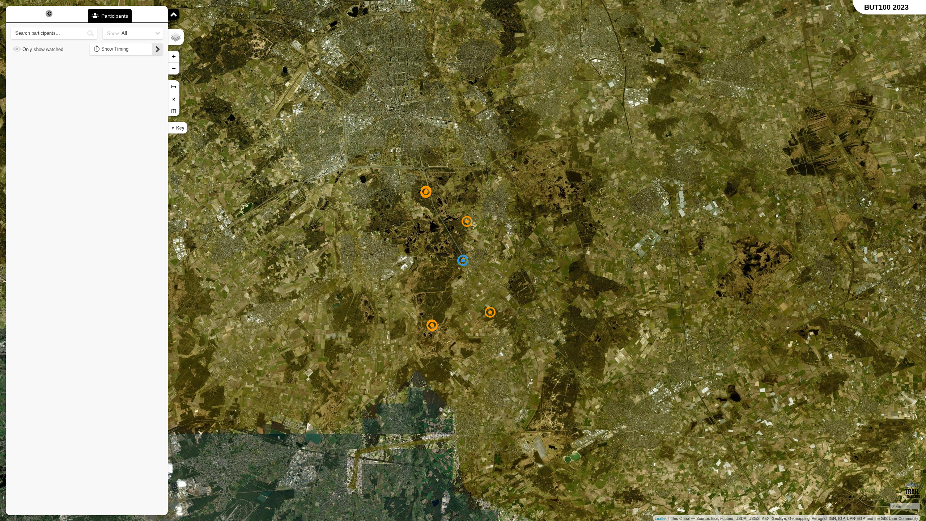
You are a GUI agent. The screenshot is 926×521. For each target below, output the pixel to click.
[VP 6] (467, 221)
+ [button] (174, 56)
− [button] (174, 68)
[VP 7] (425, 192)
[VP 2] (490, 312)
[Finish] (463, 260)
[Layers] (176, 37)
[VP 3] (432, 325)
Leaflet (661, 518)
